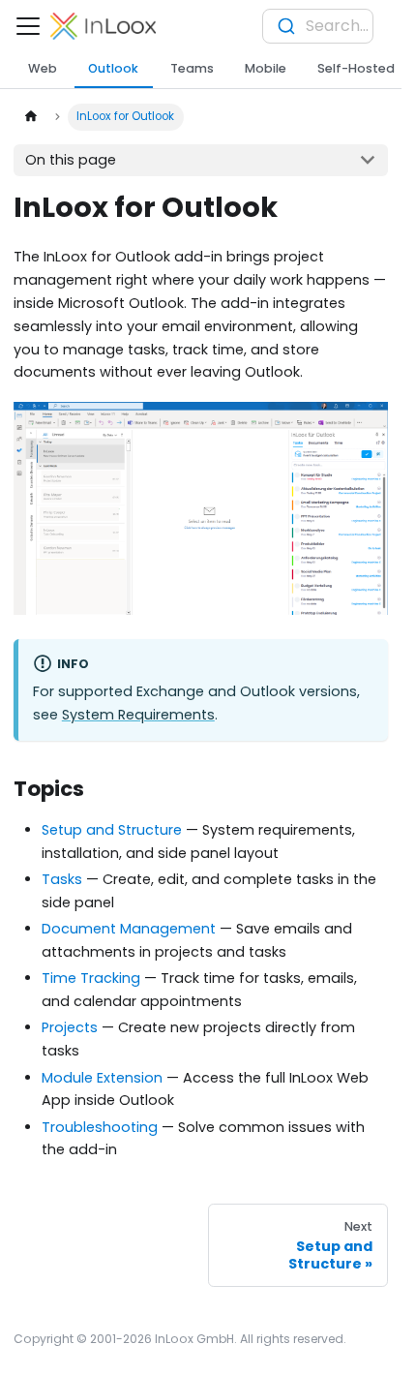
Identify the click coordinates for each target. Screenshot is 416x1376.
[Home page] (30, 117)
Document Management (129, 928)
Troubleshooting (100, 1127)
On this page (70, 159)
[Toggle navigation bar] (28, 26)
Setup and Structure (112, 830)
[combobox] (317, 26)
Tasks (62, 879)
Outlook (113, 68)
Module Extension (102, 1077)
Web (42, 68)
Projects (70, 1027)
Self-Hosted (356, 68)
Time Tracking (91, 978)
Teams (192, 68)
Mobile (265, 68)
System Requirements (138, 714)
